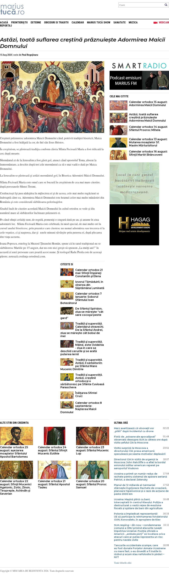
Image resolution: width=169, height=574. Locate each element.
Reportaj (6, 25)
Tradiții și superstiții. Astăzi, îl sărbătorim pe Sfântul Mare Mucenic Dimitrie (81, 364)
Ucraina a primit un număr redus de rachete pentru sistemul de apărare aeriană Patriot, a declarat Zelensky (140, 476)
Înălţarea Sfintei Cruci (86, 394)
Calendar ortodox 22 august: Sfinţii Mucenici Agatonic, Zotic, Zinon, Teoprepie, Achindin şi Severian (15, 487)
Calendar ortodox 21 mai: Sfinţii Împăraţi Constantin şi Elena (89, 273)
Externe (36, 22)
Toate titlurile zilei (122, 562)
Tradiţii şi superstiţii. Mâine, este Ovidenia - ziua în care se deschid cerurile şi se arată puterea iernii (82, 348)
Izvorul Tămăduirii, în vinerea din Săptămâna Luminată (89, 285)
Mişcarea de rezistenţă (30, 9)
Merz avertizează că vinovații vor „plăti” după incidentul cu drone (134, 430)
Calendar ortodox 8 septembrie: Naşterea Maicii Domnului (81, 407)
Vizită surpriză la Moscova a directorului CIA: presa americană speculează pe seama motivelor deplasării (140, 451)
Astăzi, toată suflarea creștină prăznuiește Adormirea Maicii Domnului (147, 117)
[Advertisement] (27, 284)
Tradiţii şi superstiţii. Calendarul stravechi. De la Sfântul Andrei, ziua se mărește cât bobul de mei (82, 330)
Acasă (4, 22)
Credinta (23, 422)
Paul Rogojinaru (30, 55)
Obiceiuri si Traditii (56, 22)
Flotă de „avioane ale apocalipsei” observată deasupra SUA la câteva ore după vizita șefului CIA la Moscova (141, 439)
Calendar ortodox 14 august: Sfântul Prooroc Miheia (148, 128)
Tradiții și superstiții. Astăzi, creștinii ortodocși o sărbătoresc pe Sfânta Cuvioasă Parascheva (82, 381)
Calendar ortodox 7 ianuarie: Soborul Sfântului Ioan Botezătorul (81, 298)
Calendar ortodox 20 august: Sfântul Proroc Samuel (91, 484)
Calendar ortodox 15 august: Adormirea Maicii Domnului (148, 103)
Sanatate (119, 22)
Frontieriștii (19, 22)
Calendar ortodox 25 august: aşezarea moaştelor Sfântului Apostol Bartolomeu (14, 452)
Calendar (78, 22)
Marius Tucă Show (98, 22)
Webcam (164, 22)
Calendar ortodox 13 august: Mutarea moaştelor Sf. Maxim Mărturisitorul (148, 142)
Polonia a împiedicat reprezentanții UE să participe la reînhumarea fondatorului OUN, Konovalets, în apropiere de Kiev (141, 516)
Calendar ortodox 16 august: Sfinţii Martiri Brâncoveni (148, 153)
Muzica (133, 22)
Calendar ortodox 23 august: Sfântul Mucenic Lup (92, 450)
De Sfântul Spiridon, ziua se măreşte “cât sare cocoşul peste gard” (81, 313)
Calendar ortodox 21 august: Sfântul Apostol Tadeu (54, 484)
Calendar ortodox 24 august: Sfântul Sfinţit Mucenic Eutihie (52, 450)
